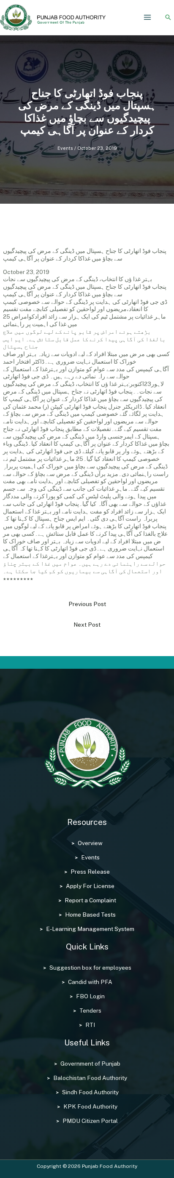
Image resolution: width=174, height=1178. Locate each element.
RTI (90, 1024)
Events (65, 148)
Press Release (90, 871)
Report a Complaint (90, 900)
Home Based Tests (90, 914)
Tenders (90, 1010)
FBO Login (90, 996)
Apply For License (90, 886)
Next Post (87, 624)
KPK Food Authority (90, 1106)
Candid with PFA (90, 982)
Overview (90, 843)
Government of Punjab (90, 1063)
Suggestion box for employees (90, 967)
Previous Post (87, 604)
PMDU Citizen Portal (90, 1120)
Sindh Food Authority (90, 1092)
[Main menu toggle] (147, 17)
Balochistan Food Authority (90, 1077)
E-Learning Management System (90, 928)
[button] (168, 17)
